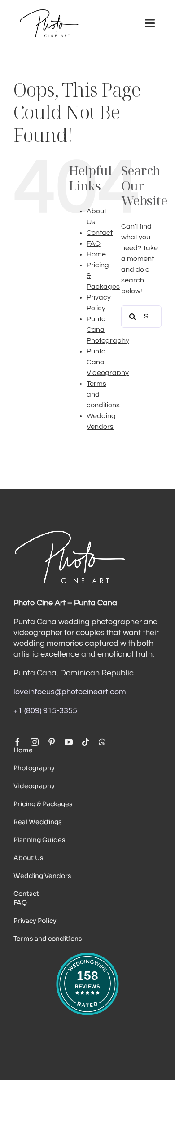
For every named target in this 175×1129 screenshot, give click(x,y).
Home (96, 254)
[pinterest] (52, 742)
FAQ (94, 243)
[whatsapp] (102, 742)
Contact (100, 232)
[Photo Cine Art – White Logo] (69, 532)
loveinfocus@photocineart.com (69, 692)
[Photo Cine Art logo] (49, 12)
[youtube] (69, 742)
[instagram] (35, 742)
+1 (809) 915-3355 (45, 710)
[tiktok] (86, 742)
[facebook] (17, 742)
